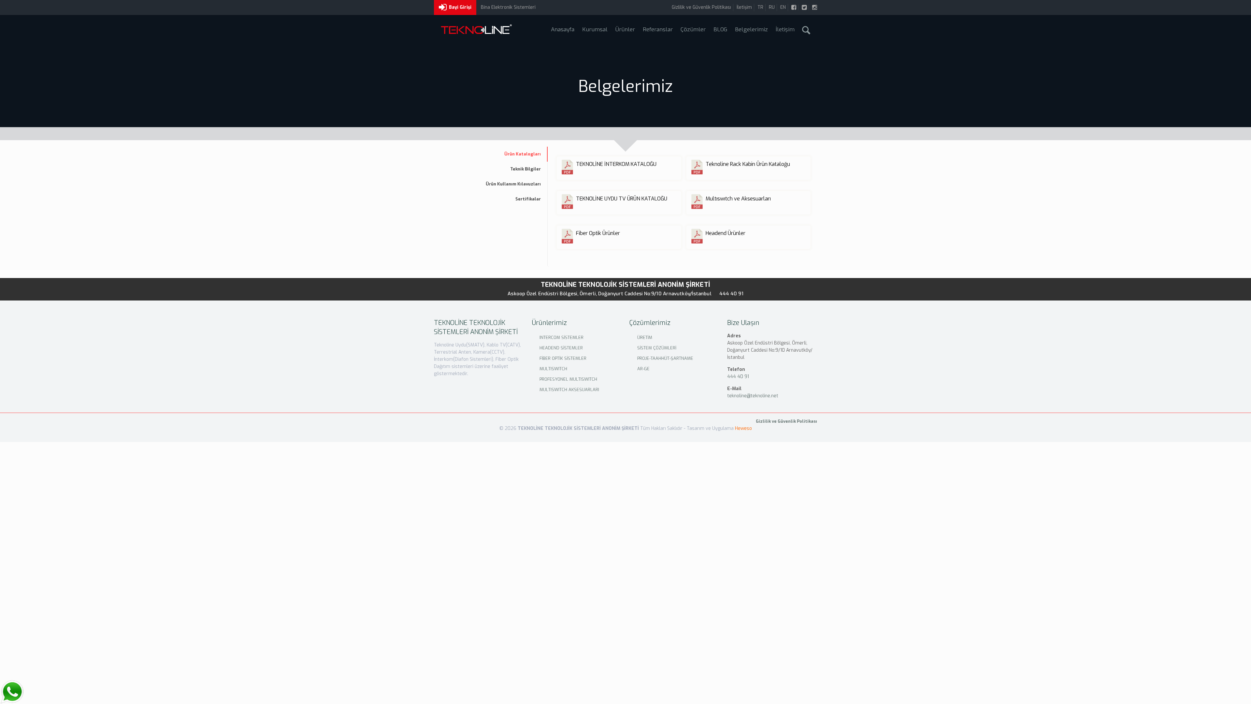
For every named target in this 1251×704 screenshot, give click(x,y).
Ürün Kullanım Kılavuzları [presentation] (513, 184)
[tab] (488, 154)
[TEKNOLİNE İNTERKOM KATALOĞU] (614, 173)
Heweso (743, 428)
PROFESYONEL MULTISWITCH (568, 379)
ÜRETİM (644, 337)
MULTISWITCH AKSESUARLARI (569, 389)
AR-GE (643, 369)
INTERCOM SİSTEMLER (561, 337)
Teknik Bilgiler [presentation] (525, 169)
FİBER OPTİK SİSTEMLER (562, 358)
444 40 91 (731, 293)
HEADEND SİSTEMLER (561, 348)
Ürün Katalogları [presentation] (522, 154)
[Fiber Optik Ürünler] (614, 242)
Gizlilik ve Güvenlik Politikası (701, 7)
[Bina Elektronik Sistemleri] (476, 30)
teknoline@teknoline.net (752, 396)
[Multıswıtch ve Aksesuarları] (744, 207)
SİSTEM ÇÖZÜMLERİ (656, 348)
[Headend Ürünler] (744, 242)
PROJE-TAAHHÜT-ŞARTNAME (665, 358)
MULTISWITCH (553, 369)
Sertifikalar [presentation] (528, 199)
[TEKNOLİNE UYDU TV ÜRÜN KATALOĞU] (614, 207)
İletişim (744, 7)
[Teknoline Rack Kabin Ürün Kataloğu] (744, 173)
